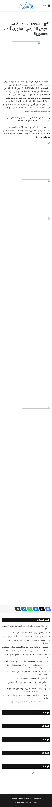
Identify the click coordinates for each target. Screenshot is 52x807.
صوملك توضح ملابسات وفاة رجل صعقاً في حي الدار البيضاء (25, 661)
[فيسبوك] (47, 609)
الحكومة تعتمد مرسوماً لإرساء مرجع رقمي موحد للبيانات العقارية (27, 642)
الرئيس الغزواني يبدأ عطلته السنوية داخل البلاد (30, 632)
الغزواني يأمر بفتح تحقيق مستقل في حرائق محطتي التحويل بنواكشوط (28, 683)
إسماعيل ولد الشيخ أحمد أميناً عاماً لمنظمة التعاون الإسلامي (25, 647)
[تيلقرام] (22, 609)
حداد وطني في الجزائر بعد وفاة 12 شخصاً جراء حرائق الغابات (25, 636)
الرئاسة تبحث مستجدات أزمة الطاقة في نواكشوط (29, 701)
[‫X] (41, 609)
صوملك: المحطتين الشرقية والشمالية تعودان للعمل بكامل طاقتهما (26, 656)
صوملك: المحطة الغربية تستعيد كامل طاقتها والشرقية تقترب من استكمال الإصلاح (27, 666)
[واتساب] (29, 609)
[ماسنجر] (35, 609)
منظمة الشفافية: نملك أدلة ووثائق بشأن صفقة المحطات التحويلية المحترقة (26, 673)
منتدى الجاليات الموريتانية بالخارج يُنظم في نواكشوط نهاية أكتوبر (25, 697)
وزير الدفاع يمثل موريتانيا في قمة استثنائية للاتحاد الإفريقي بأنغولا (25, 627)
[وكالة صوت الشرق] (26, 5)
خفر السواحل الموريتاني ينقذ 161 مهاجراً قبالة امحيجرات (27, 650)
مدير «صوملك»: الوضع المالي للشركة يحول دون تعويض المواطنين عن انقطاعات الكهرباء (27, 690)
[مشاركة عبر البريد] (16, 609)
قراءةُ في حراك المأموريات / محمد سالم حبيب (31, 678)
